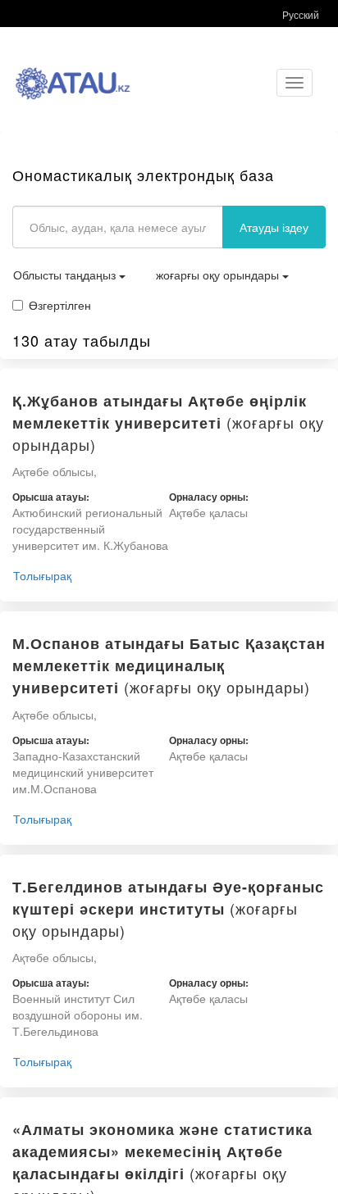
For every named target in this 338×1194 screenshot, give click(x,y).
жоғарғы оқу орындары (219, 274)
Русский (300, 14)
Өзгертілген (60, 305)
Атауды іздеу (274, 227)
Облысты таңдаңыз (66, 274)
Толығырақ (42, 575)
